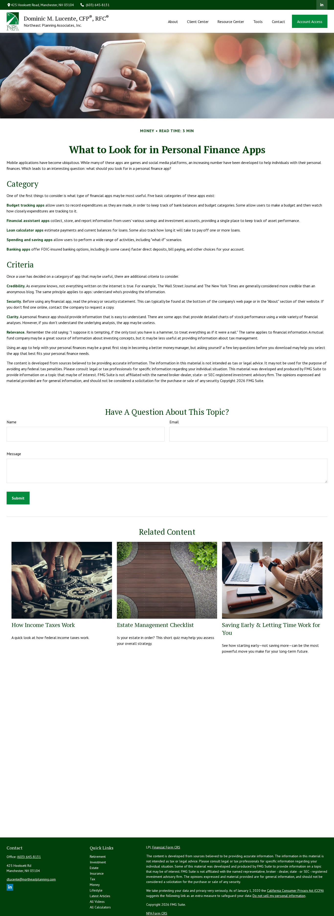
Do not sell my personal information (279, 895)
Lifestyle (96, 890)
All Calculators (100, 907)
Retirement (98, 856)
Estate (94, 868)
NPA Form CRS (156, 913)
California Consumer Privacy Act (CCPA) (295, 890)
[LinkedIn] (321, 5)
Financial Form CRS (166, 847)
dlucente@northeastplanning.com (31, 879)
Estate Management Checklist (155, 625)
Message (14, 453)
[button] (173, 21)
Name (11, 421)
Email (174, 421)
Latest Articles (100, 896)
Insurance (97, 873)
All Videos (97, 901)
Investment (98, 862)
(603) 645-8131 (98, 5)
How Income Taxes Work (43, 625)
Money (95, 884)
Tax (92, 879)
